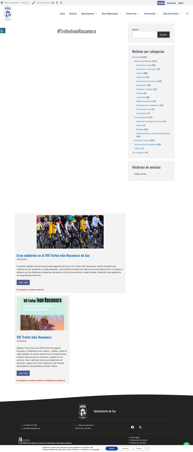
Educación (141, 85)
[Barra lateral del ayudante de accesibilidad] (2, 30)
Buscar (135, 29)
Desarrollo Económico (146, 81)
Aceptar (111, 448)
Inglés (180, 2)
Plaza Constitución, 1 (86, 425)
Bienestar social (143, 65)
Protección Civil (143, 109)
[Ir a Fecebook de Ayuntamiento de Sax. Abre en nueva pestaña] (132, 427)
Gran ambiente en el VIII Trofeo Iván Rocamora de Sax (53, 255)
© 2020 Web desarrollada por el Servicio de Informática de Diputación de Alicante (45, 443)
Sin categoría (138, 152)
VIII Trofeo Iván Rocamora (34, 337)
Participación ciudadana (55, 380)
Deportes (23, 290)
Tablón (137, 148)
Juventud (32, 290)
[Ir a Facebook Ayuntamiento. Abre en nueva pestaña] (57, 2)
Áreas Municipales (110, 13)
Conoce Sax (131, 13)
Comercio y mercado (146, 69)
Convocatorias (141, 117)
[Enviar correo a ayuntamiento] (53, 2)
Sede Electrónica (170, 13)
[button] (187, 13)
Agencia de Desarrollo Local (149, 121)
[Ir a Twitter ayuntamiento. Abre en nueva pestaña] (61, 2)
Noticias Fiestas (141, 140)
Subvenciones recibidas (145, 144)
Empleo (139, 129)
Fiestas (139, 93)
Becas (139, 125)
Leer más (23, 282)
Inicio (62, 13)
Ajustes (139, 448)
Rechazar (125, 448)
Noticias (73, 13)
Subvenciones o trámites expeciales (153, 133)
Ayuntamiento (87, 13)
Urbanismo (141, 113)
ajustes (96, 450)
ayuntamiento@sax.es (31, 428)
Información (149, 13)
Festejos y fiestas (144, 89)
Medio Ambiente (144, 101)
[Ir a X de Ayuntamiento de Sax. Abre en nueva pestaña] (140, 427)
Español (161, 2)
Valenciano (171, 2)
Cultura (139, 73)
